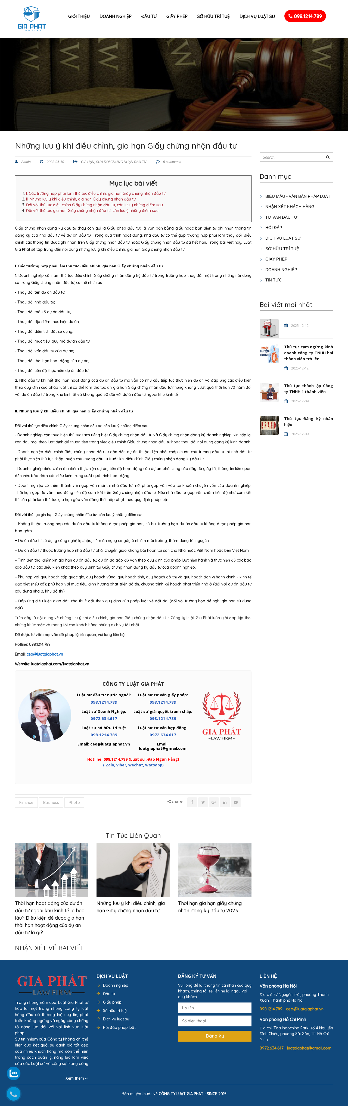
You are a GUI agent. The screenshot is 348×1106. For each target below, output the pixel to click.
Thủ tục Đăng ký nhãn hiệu (308, 421)
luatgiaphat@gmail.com (309, 1048)
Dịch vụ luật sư (257, 16)
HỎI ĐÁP (273, 227)
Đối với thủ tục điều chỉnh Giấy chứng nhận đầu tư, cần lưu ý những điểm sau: (95, 204)
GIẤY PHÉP (275, 259)
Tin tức (273, 280)
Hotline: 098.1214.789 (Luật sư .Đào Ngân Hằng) (133, 759)
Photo (74, 802)
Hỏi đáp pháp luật (119, 1027)
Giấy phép (177, 16)
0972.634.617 (104, 718)
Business (51, 802)
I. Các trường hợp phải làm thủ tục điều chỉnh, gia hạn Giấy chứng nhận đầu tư (96, 193)
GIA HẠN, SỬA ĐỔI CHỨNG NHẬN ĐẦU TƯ (114, 162)
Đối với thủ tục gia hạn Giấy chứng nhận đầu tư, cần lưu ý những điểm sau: (92, 210)
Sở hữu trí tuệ (213, 16)
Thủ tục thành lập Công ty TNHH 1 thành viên (308, 388)
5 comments (171, 162)
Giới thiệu (79, 16)
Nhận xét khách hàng (289, 206)
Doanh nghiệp (116, 16)
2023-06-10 (55, 162)
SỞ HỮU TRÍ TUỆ (281, 248)
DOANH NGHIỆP (280, 269)
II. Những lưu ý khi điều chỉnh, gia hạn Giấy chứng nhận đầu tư (81, 199)
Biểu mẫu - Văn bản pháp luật (297, 196)
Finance (26, 802)
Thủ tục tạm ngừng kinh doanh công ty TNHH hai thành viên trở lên (308, 352)
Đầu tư (149, 16)
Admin (25, 162)
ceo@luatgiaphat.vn (305, 1008)
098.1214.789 (307, 16)
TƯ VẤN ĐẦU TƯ (281, 217)
